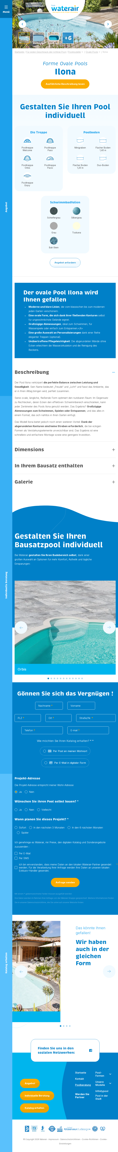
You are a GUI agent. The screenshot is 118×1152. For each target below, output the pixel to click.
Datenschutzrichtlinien (70, 1139)
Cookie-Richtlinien (90, 1139)
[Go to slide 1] (48, 678)
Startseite (80, 1072)
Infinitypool (101, 1091)
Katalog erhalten (34, 1107)
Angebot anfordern (65, 262)
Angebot (30, 1083)
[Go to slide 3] (54, 678)
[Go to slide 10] (76, 678)
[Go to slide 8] (70, 678)
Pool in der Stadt (101, 1097)
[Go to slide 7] (66, 678)
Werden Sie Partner (82, 1096)
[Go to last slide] (22, 24)
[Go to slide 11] (79, 678)
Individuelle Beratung (37, 1095)
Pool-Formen (99, 1074)
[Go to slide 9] (73, 678)
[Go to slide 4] (57, 678)
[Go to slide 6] (63, 678)
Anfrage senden (65, 882)
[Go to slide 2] (51, 678)
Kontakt (79, 1078)
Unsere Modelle (100, 1083)
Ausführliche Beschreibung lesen (65, 83)
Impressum (54, 1139)
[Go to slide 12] (82, 678)
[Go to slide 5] (60, 678)
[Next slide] (108, 24)
